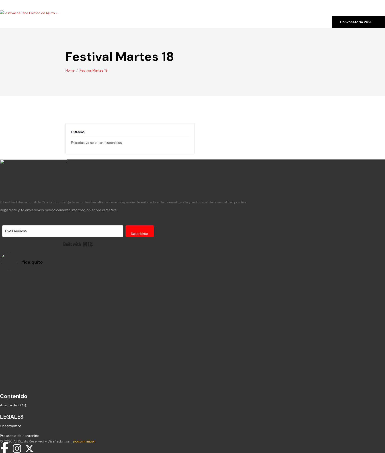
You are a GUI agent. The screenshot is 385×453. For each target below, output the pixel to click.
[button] (2, 2)
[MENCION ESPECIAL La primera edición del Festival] (289, 315)
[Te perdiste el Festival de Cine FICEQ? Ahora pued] (95, 312)
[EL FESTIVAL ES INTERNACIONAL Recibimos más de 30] (95, 288)
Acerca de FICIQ (13, 405)
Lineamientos (11, 426)
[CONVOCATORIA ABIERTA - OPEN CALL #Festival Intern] (289, 288)
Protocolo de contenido (19, 435)
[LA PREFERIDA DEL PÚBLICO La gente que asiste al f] (95, 338)
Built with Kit (78, 244)
